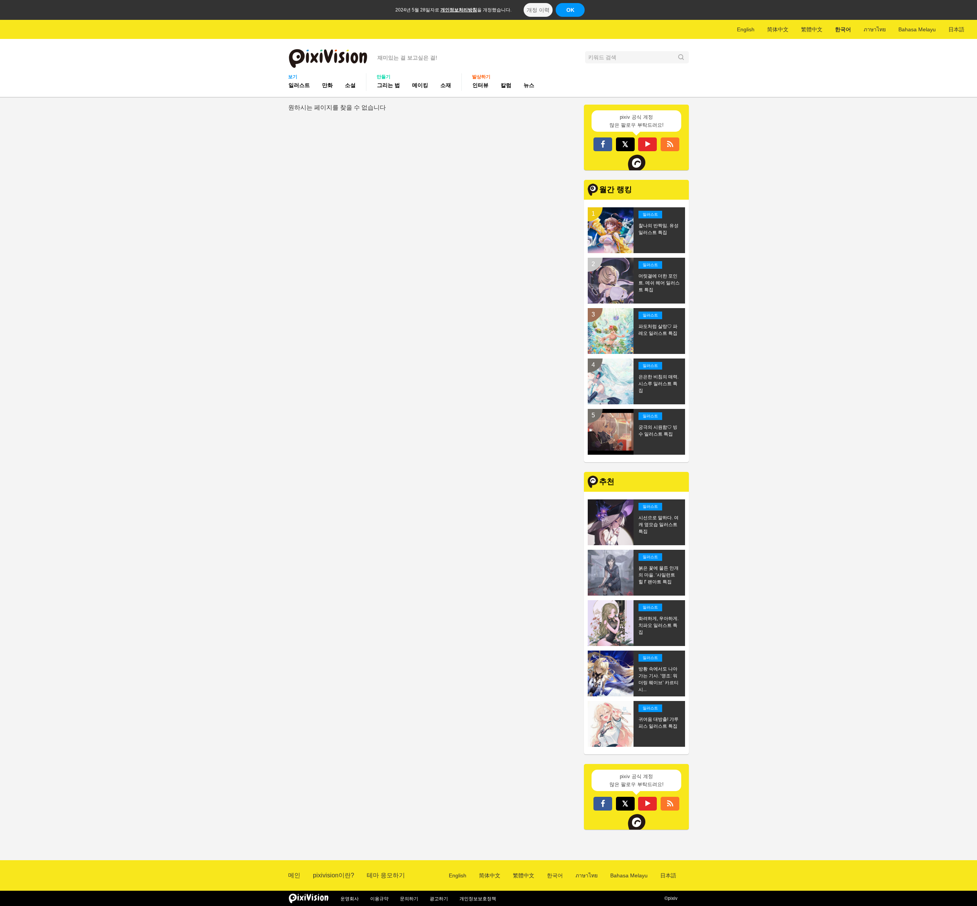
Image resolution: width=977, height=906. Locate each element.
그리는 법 (388, 85)
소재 (445, 85)
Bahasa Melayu (917, 29)
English (746, 29)
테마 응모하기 (386, 875)
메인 (294, 875)
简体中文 (777, 29)
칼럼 (506, 85)
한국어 (843, 29)
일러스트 (299, 85)
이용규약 (379, 898)
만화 (327, 85)
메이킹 (420, 85)
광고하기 (439, 898)
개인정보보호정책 (477, 898)
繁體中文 (811, 29)
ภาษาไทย (875, 29)
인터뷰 (480, 85)
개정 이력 (538, 10)
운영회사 (349, 898)
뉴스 (529, 85)
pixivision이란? (333, 875)
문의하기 (409, 898)
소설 (350, 85)
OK (570, 10)
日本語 (956, 29)
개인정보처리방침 (458, 10)
